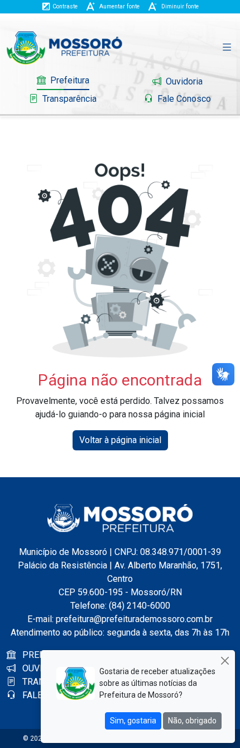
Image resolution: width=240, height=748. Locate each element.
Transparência (68, 98)
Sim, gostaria (133, 720)
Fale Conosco (183, 98)
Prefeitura (68, 80)
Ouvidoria (183, 81)
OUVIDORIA (44, 668)
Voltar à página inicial (120, 440)
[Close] (225, 660)
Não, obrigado (192, 720)
